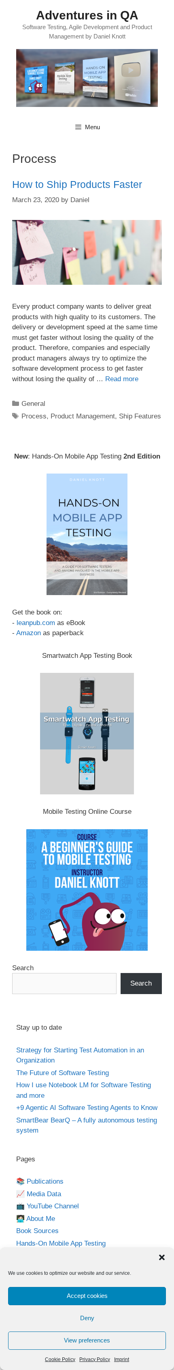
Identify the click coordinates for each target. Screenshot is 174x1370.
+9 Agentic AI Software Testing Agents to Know (86, 1108)
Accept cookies (87, 1295)
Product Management (83, 416)
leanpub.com (36, 623)
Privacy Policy (94, 1359)
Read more (121, 379)
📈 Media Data (38, 1194)
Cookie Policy (60, 1359)
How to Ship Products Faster (77, 184)
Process (34, 416)
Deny (87, 1318)
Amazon (28, 633)
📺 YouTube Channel (47, 1206)
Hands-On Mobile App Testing (61, 1243)
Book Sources (37, 1231)
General (33, 404)
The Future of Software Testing (62, 1073)
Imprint (121, 1359)
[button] (162, 1257)
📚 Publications (40, 1181)
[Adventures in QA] (87, 77)
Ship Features (140, 416)
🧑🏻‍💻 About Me (35, 1219)
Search (23, 968)
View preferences (87, 1340)
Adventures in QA (87, 15)
